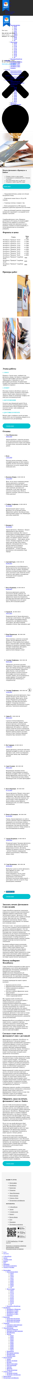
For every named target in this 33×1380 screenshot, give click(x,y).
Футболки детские (12, 1373)
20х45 (15, 93)
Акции (11, 1209)
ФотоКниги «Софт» (15, 66)
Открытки (12, 1190)
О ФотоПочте (13, 1207)
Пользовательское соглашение (15, 1249)
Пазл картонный (11, 1365)
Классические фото (12, 1272)
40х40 (15, 98)
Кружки (9, 1362)
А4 (14, 40)
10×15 (15, 45)
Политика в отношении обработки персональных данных (16, 1246)
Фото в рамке (13, 42)
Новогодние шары (12, 1363)
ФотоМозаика (14, 84)
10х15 (15, 28)
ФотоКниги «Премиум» (16, 61)
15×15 (15, 48)
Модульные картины (15, 104)
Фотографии (13, 1183)
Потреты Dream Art (15, 81)
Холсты (12, 86)
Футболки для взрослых (14, 1374)
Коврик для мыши (12, 1360)
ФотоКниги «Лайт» (15, 65)
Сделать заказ (6, 186)
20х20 (15, 34)
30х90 (15, 96)
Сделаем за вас (13, 1212)
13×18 (15, 46)
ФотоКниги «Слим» (15, 63)
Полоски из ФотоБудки (16, 59)
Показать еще (10, 891)
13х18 (15, 29)
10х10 (15, 43)
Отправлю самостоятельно (17, 77)
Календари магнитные (16, 71)
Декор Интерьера (14, 1193)
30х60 (15, 95)
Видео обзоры (13, 1217)
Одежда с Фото (13, 1198)
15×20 (15, 49)
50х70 (15, 101)
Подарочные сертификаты (17, 1200)
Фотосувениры (13, 1195)
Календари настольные (16, 72)
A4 (14, 57)
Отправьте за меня (15, 78)
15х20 (15, 32)
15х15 (15, 31)
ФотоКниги (12, 1185)
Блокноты (13, 68)
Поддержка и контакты (16, 1224)
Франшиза (12, 1222)
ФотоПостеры (11, 1354)
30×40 (15, 55)
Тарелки (9, 1367)
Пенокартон (13, 103)
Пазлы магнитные (12, 1370)
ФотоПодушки (11, 1356)
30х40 (15, 39)
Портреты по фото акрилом (17, 82)
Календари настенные (15, 74)
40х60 (15, 99)
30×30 (15, 54)
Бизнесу (11, 1214)
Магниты (9, 1368)
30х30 (15, 37)
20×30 (15, 52)
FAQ (10, 1219)
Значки (9, 1359)
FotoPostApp (14, 1241)
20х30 (15, 35)
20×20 (15, 51)
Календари (12, 1188)
